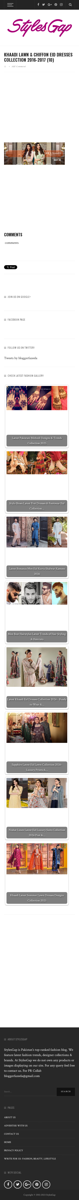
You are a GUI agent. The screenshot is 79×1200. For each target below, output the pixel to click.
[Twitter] (43, 5)
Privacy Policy (13, 1150)
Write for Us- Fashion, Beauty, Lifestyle (30, 1158)
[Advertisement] (39, 110)
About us (10, 1117)
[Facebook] (38, 5)
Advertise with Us (16, 1125)
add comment (19, 66)
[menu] (9, 4)
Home (7, 1142)
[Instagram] (61, 5)
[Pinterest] (56, 5)
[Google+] (49, 5)
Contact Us (11, 1133)
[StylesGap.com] (39, 26)
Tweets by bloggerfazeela (20, 358)
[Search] (70, 5)
